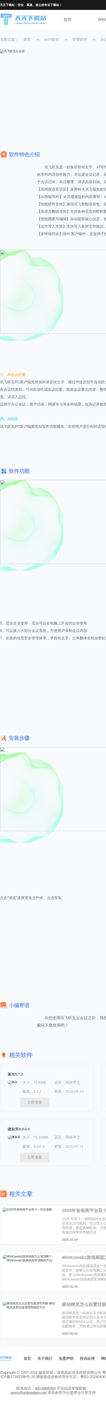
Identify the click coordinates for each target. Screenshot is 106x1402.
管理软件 (79, 40)
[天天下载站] (24, 20)
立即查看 (34, 1102)
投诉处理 (87, 1358)
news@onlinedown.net (28, 1392)
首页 (67, 20)
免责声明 (66, 1358)
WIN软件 (51, 40)
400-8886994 (45, 1388)
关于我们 (44, 1358)
